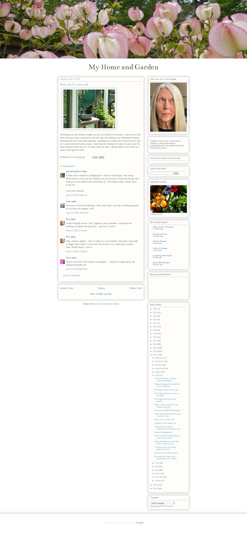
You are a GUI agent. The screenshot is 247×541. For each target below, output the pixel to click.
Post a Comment (71, 275)
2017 (155, 341)
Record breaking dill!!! (163, 432)
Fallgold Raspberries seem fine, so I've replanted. (167, 385)
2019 (155, 334)
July (157, 375)
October (158, 365)
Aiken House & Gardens (163, 227)
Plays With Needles (161, 263)
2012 (155, 485)
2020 (155, 330)
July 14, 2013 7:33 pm (76, 230)
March (158, 473)
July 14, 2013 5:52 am (76, 195)
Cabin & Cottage (160, 248)
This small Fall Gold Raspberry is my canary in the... (167, 437)
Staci (68, 258)
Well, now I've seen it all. (165, 419)
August (158, 372)
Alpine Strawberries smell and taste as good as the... (167, 442)
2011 (155, 488)
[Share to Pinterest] (103, 157)
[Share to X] (98, 157)
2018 (155, 337)
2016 (155, 344)
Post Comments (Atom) (107, 304)
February (159, 477)
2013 (155, 355)
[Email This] (93, 157)
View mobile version (101, 293)
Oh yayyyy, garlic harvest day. (167, 390)
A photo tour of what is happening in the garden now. (168, 428)
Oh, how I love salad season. (166, 453)
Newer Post (66, 288)
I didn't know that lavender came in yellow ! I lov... (168, 415)
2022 (155, 323)
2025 (155, 313)
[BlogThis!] (96, 157)
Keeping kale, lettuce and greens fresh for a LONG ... (167, 457)
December (159, 358)
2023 (155, 319)
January (158, 481)
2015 (155, 348)
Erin (68, 219)
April (157, 470)
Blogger (140, 522)
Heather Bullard (159, 241)
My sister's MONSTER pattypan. (168, 410)
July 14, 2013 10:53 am (77, 213)
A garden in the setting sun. (166, 423)
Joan (68, 201)
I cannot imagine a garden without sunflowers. (165, 379)
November (159, 361)
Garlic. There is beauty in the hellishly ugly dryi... (166, 406)
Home (101, 288)
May (157, 466)
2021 (155, 327)
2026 (155, 309)
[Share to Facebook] (100, 157)
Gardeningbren (73, 171)
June (157, 463)
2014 (155, 351)
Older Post (136, 288)
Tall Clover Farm (160, 234)
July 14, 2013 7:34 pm (76, 251)
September (160, 368)
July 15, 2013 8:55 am (76, 269)
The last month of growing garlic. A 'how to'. (165, 448)
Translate (169, 506)
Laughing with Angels (162, 255)
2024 (155, 316)
